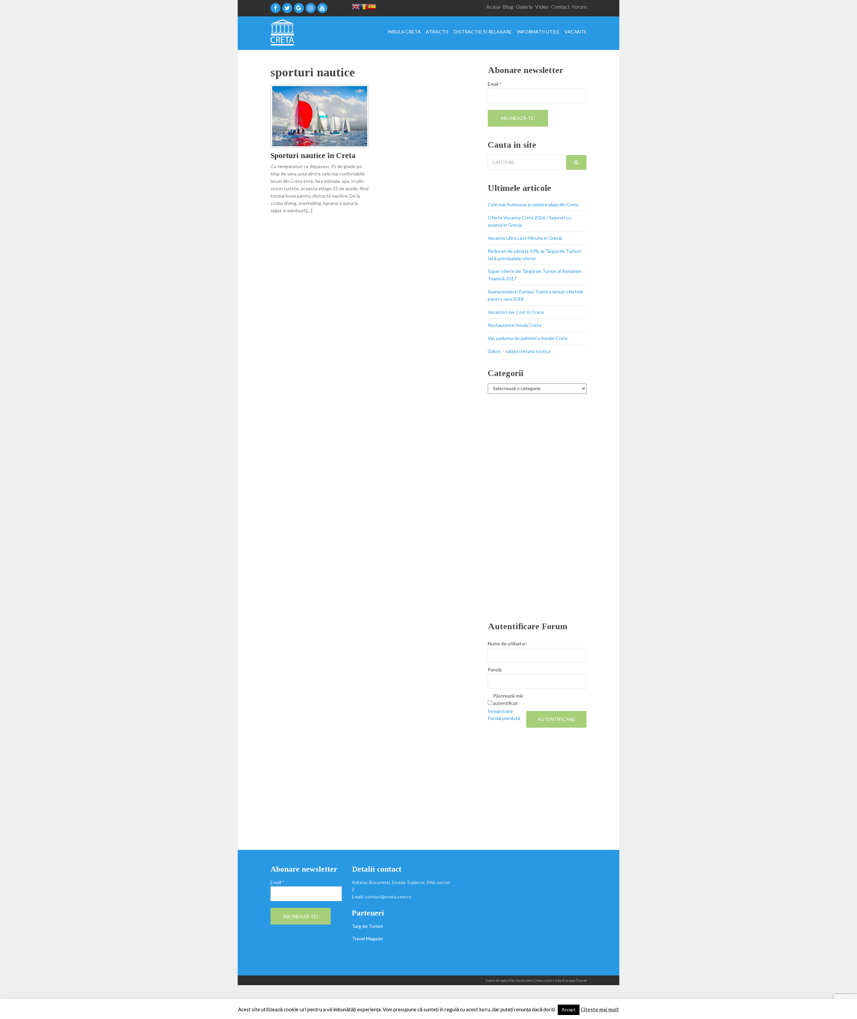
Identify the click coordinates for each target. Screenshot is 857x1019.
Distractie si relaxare (483, 31)
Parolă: (495, 669)
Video (542, 6)
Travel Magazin (367, 938)
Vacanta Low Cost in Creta (516, 312)
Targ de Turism (367, 926)
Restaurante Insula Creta (514, 325)
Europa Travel (574, 980)
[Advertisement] (537, 507)
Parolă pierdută (504, 718)
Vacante (575, 31)
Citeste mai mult (599, 1009)
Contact (560, 6)
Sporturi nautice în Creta (313, 155)
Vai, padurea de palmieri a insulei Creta (527, 338)
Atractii (437, 31)
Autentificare (556, 719)
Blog (508, 6)
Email (494, 84)
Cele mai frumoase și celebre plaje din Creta (533, 204)
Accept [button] (568, 1009)
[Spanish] (372, 6)
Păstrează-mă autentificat (508, 699)
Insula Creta (404, 31)
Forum (579, 6)
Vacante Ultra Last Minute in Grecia (525, 238)
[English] (356, 6)
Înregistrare (500, 711)
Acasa (493, 6)
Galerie (524, 6)
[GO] (576, 162)
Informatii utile (538, 31)
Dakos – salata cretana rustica (519, 351)
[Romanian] (364, 6)
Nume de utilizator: (507, 643)
